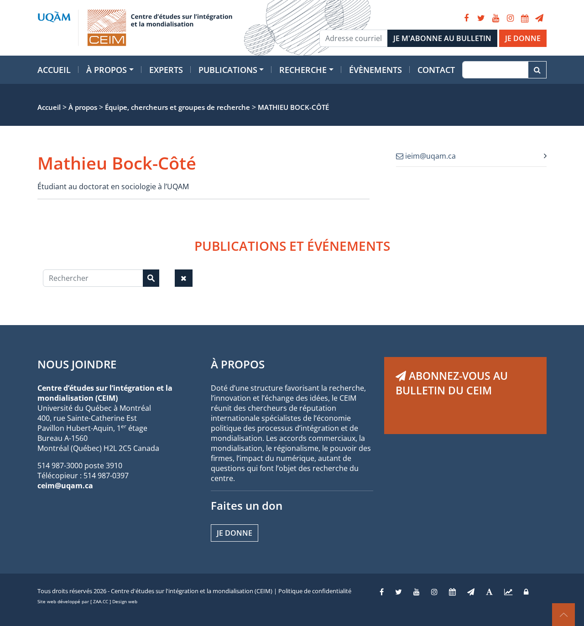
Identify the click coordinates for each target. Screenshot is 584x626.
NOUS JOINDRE (76, 364)
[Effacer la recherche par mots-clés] (184, 278)
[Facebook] (466, 18)
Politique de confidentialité (314, 591)
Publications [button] (227, 69)
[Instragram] (434, 591)
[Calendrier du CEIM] (525, 18)
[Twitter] (481, 18)
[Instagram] (510, 18)
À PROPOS (238, 364)
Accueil (54, 69)
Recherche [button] (303, 69)
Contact (436, 69)
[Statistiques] (508, 591)
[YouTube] (495, 18)
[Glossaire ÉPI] (489, 591)
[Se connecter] (526, 591)
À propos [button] (106, 69)
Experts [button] (166, 69)
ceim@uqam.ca (65, 486)
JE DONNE (523, 38)
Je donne (234, 533)
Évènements (375, 69)
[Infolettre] (539, 18)
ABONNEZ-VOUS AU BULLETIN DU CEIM (452, 383)
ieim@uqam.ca (429, 156)
